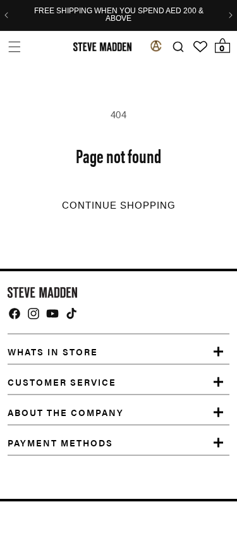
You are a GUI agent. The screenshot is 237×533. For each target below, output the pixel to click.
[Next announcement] (230, 15)
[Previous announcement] (6, 15)
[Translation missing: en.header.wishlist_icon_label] (200, 46)
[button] (14, 46)
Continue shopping (119, 205)
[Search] (178, 47)
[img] (14, 314)
